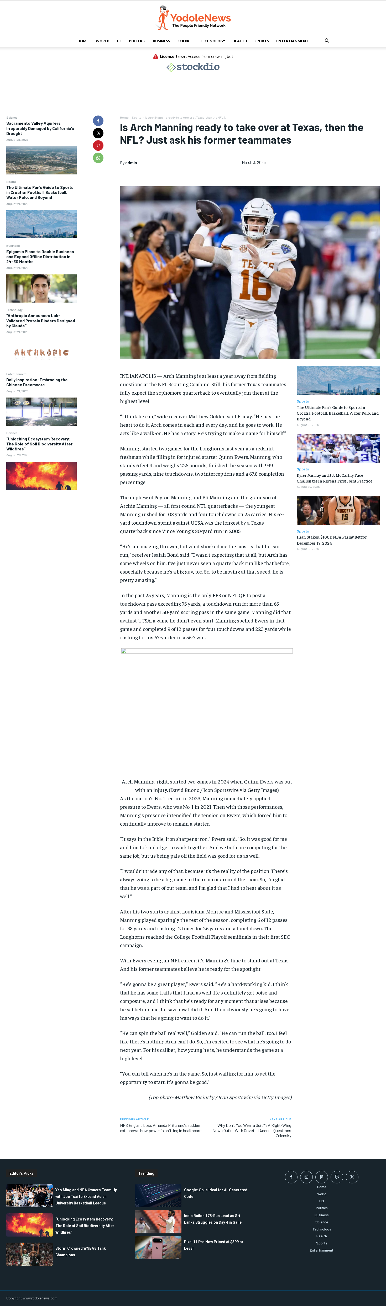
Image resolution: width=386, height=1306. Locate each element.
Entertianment (292, 40)
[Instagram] (306, 1177)
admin (131, 162)
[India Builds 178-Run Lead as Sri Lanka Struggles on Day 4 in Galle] (158, 1221)
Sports (261, 40)
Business (161, 40)
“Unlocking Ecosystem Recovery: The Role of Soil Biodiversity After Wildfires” (39, 443)
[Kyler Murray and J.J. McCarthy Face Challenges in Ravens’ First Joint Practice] (338, 448)
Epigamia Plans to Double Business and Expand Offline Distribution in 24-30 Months (40, 256)
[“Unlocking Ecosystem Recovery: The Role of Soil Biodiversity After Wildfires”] (41, 476)
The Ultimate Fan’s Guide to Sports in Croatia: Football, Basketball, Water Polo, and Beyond (40, 192)
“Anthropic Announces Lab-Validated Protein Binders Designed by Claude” (40, 320)
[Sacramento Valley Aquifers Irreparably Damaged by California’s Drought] (41, 160)
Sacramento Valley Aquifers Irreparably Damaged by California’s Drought (40, 127)
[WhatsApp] (98, 158)
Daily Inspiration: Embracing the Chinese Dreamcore (37, 382)
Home (82, 40)
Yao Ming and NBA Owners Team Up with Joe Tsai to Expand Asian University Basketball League (86, 1196)
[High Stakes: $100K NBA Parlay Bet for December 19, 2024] (338, 510)
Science (185, 40)
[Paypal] (321, 1177)
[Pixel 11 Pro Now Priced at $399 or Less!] (158, 1247)
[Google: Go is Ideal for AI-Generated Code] (158, 1195)
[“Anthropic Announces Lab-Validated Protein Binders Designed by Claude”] (41, 352)
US (119, 40)
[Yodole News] (193, 17)
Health (239, 40)
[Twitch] (337, 1177)
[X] (98, 133)
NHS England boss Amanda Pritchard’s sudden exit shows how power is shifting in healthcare (160, 1128)
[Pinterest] (98, 145)
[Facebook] (98, 120)
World (102, 40)
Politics (137, 40)
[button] (327, 41)
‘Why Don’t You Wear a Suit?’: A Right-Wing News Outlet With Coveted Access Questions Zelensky (251, 1130)
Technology (212, 40)
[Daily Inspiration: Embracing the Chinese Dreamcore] (41, 412)
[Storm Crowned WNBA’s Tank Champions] (29, 1254)
